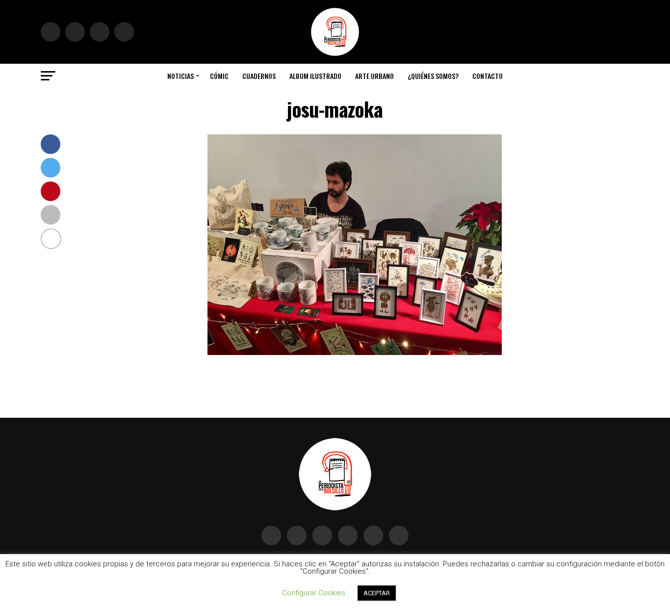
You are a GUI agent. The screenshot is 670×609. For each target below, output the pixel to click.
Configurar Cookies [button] (313, 592)
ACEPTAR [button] (376, 593)
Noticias (180, 76)
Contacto (487, 76)
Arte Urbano (374, 76)
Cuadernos (259, 76)
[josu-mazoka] (354, 352)
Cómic (219, 76)
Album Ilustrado (315, 76)
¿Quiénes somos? (433, 76)
